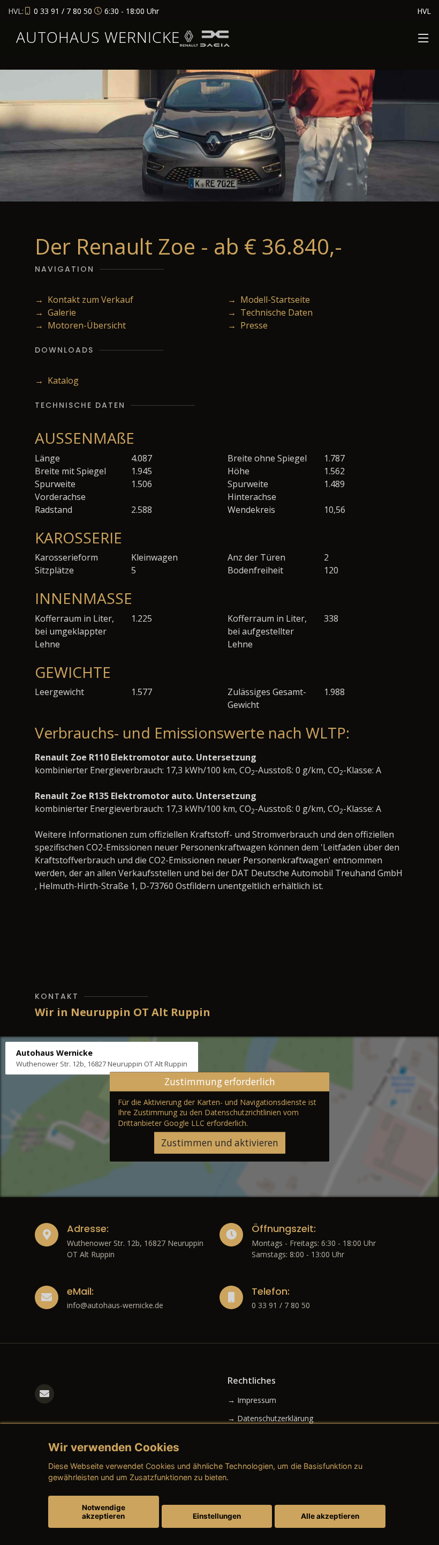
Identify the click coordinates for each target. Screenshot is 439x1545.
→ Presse (248, 325)
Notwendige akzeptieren (103, 1511)
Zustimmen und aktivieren (219, 1143)
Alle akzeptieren (330, 1516)
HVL (424, 11)
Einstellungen (217, 1516)
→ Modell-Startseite (269, 299)
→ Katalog (57, 380)
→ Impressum (252, 1400)
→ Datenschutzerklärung (270, 1418)
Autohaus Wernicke (98, 37)
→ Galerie (55, 312)
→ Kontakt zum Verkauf (84, 299)
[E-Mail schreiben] (44, 1394)
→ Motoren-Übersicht (80, 325)
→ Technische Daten (270, 312)
